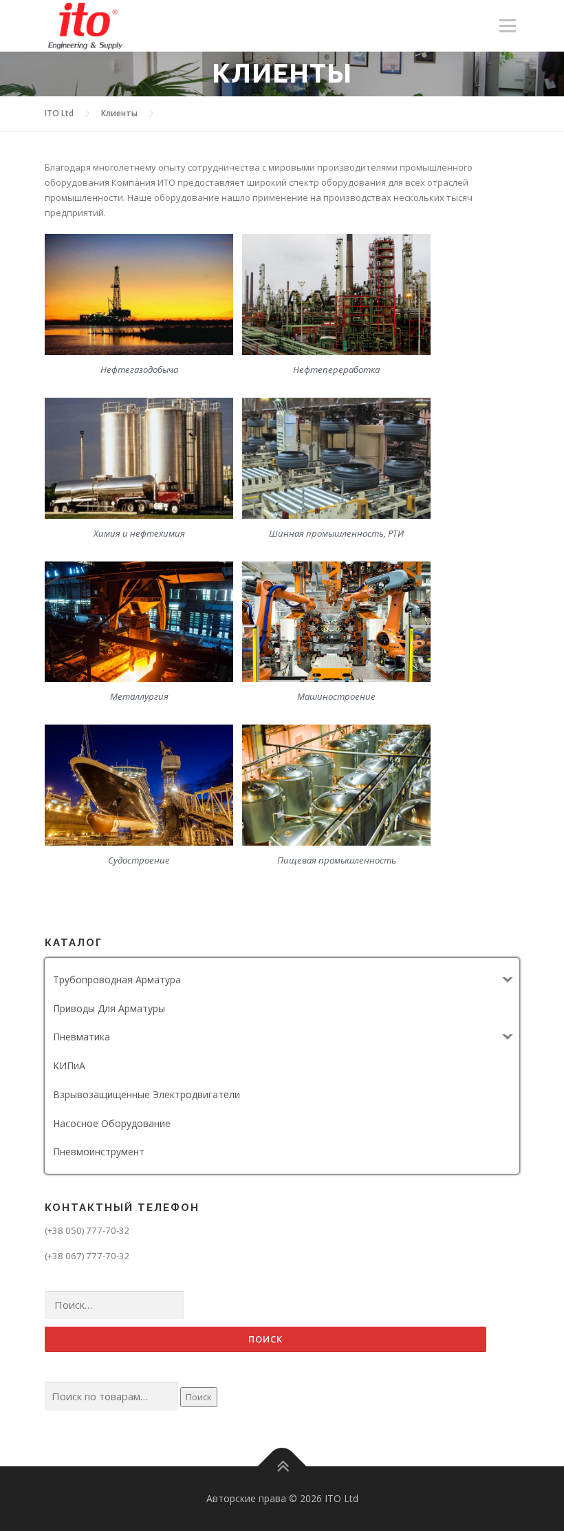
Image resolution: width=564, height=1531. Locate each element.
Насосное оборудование (112, 1123)
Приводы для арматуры (109, 1008)
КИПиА (69, 1065)
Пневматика (81, 1036)
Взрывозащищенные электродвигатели (146, 1094)
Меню (507, 25)
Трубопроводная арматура (117, 979)
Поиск (199, 1397)
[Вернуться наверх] (282, 1466)
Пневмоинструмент (98, 1151)
